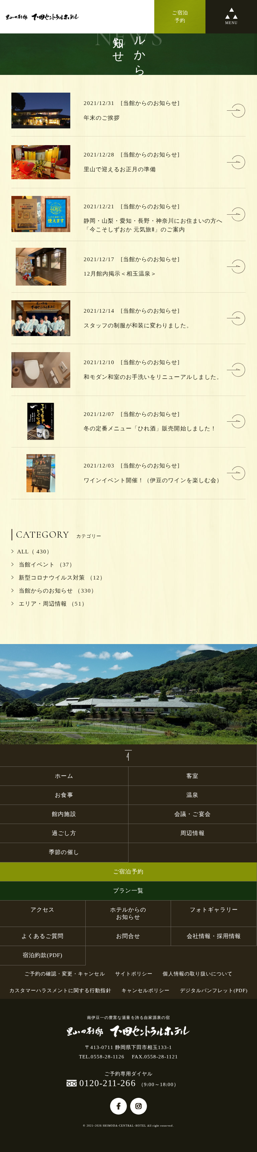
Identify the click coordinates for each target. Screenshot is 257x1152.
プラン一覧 (128, 890)
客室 (192, 776)
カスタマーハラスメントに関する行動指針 (60, 990)
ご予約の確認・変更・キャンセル (64, 973)
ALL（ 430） (35, 551)
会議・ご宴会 (192, 814)
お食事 (64, 795)
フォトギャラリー (214, 910)
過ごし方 (64, 833)
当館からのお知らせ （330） (57, 591)
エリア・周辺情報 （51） (52, 604)
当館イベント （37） (46, 564)
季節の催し (64, 852)
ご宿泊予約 (128, 871)
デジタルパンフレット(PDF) (214, 990)
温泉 (192, 795)
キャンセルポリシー (145, 990)
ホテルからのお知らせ (128, 913)
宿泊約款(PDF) (43, 955)
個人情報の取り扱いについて (198, 973)
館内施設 (67, 814)
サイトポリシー (134, 973)
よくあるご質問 (42, 936)
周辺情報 (192, 833)
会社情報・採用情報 (214, 936)
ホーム (64, 776)
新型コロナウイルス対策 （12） (61, 577)
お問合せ (128, 936)
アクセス (42, 910)
